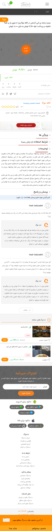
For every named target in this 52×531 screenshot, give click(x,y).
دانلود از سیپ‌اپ (16, 425)
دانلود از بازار (15, 407)
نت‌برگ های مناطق (25, 500)
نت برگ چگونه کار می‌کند (25, 484)
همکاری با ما (25, 459)
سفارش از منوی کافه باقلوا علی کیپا (17, 347)
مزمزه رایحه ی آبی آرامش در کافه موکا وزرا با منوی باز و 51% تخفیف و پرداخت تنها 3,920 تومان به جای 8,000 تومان (27, 24)
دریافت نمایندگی (25, 462)
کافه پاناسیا (24, 327)
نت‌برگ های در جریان (25, 497)
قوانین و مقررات (25, 441)
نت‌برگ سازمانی (25, 475)
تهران (47, 11)
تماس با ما (25, 456)
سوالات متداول (26, 487)
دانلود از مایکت (25, 412)
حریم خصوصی (25, 444)
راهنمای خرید (25, 478)
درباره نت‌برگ (25, 438)
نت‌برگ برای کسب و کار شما (25, 466)
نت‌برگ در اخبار (25, 447)
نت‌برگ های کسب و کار (25, 503)
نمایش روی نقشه (26, 125)
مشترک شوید (26, 393)
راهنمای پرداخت (25, 481)
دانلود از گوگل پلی (32, 407)
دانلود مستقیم (34, 425)
